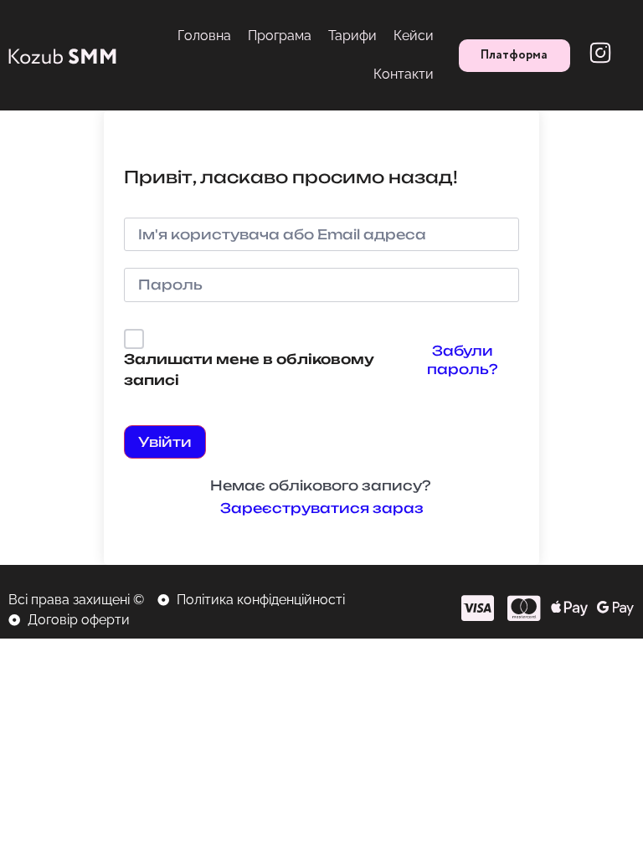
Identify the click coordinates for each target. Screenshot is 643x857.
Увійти (165, 442)
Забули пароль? (462, 359)
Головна (204, 36)
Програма (279, 36)
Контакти (403, 74)
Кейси (414, 36)
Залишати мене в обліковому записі (249, 370)
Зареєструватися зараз (322, 508)
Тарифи (352, 36)
